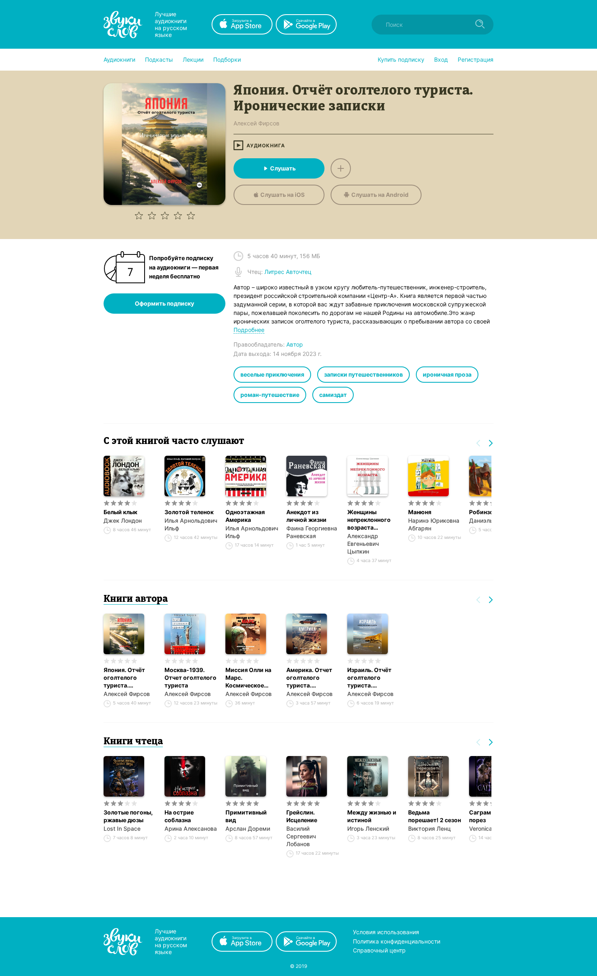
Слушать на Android (380, 194)
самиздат (333, 394)
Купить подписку (401, 59)
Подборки (227, 59)
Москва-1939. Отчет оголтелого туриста (190, 677)
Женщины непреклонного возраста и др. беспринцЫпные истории (373, 519)
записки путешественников (363, 374)
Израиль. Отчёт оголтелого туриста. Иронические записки (369, 677)
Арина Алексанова (190, 828)
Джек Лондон (123, 520)
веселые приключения (272, 374)
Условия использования (386, 932)
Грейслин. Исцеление (301, 816)
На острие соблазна (179, 816)
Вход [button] (441, 59)
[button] (119, 59)
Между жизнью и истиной (371, 816)
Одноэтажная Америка (245, 515)
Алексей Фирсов (127, 693)
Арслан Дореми (247, 828)
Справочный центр (379, 950)
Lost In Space (122, 828)
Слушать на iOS (282, 194)
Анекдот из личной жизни (306, 515)
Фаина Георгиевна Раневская (311, 532)
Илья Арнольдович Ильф (190, 524)
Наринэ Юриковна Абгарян (433, 524)
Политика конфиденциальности (396, 941)
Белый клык (120, 511)
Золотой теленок (189, 511)
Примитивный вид (246, 816)
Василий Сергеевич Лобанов (301, 836)
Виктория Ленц (429, 828)
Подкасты (159, 59)
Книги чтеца (133, 742)
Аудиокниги (119, 59)
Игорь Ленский (368, 828)
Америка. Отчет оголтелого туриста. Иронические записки (309, 677)
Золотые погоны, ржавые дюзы (128, 816)
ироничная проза (447, 374)
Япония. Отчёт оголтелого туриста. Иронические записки (124, 677)
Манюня (419, 511)
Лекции (193, 59)
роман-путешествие (269, 394)
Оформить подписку (164, 303)
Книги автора (136, 599)
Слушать (283, 168)
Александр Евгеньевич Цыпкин (363, 543)
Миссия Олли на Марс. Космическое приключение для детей (250, 677)
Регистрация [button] (475, 59)
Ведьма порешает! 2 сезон (434, 816)
